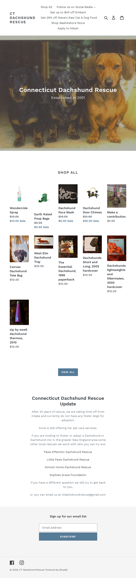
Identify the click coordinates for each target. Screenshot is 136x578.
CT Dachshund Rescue (22, 17)
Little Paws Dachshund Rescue (68, 459)
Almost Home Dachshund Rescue (68, 467)
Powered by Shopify (56, 569)
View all (68, 372)
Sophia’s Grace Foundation (68, 475)
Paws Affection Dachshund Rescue (68, 452)
